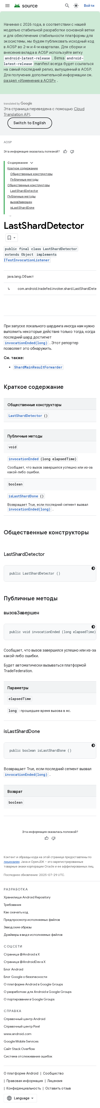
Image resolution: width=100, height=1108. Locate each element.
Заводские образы (18, 927)
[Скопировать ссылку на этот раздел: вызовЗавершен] (45, 613)
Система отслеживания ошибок (28, 1056)
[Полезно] (65, 151)
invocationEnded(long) (26, 343)
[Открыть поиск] (67, 5)
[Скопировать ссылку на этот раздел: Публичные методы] (63, 599)
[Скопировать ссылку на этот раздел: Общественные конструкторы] (8, 540)
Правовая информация (25, 1081)
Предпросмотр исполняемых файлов (32, 920)
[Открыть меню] (7, 5)
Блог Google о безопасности (25, 977)
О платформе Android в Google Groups (33, 984)
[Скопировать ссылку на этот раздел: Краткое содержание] (69, 387)
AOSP (8, 142)
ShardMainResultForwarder (38, 367)
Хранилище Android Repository (27, 897)
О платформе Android (21, 1073)
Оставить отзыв (58, 1088)
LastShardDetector (25, 415)
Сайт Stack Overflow (19, 1049)
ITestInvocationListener (27, 260)
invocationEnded (24, 459)
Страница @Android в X (22, 954)
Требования (12, 905)
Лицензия (54, 1081)
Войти (89, 6)
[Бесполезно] (72, 151)
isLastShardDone (23, 496)
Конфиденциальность (24, 1088)
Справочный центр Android (24, 1019)
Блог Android (13, 969)
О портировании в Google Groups (29, 999)
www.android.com (17, 1034)
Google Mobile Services (21, 1041)
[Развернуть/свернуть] (31, 163)
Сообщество (53, 1073)
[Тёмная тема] (93, 568)
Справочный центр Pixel (22, 1026)
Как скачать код (16, 912)
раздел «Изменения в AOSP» (30, 80)
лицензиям (12, 862)
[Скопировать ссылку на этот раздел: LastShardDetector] (50, 555)
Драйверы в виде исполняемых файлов (33, 935)
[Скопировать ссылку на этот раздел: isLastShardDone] (45, 732)
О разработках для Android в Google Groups (37, 992)
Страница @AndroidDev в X (25, 962)
